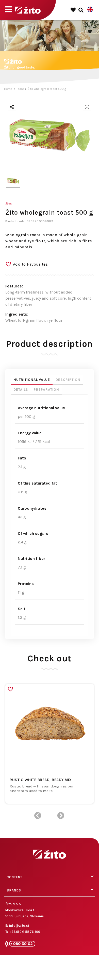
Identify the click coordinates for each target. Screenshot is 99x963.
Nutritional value (31, 379)
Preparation (46, 389)
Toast (20, 89)
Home (8, 89)
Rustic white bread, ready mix (41, 780)
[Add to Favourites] (10, 689)
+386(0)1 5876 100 (24, 932)
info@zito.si (19, 925)
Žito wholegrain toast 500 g (47, 89)
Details (20, 389)
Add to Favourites (30, 264)
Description (68, 379)
